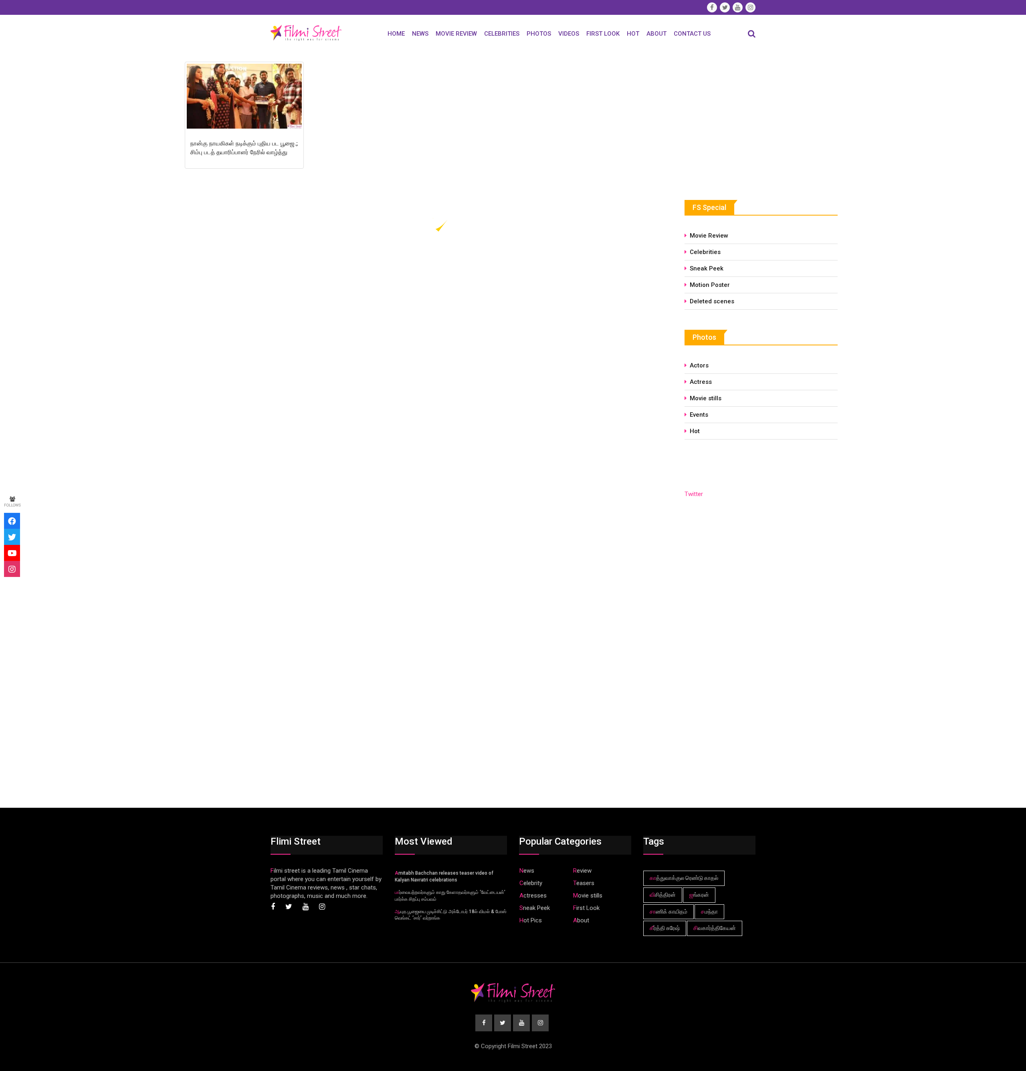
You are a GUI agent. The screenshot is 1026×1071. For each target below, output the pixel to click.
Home (396, 33)
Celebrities (501, 33)
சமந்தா (709, 911)
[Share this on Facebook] (12, 521)
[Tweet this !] (12, 537)
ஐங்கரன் (699, 894)
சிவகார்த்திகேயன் (714, 928)
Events (699, 414)
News (420, 33)
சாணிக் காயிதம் (668, 911)
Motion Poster (710, 284)
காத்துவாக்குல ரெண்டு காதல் (684, 878)
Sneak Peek (706, 268)
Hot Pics (530, 920)
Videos (568, 33)
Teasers (583, 883)
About (656, 33)
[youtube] (12, 553)
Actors (699, 365)
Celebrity (530, 883)
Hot (633, 33)
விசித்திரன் (663, 894)
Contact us (692, 33)
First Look (603, 33)
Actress (701, 381)
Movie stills (705, 398)
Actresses (533, 895)
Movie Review (456, 33)
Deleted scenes (712, 301)
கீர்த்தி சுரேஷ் (665, 928)
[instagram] (12, 569)
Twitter (694, 494)
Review (582, 870)
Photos (539, 33)
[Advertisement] (745, 119)
